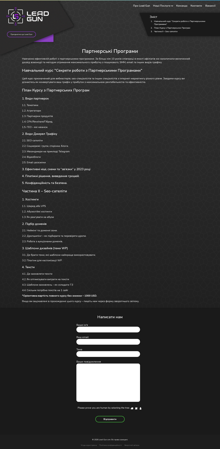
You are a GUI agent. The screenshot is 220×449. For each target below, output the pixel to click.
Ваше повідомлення (88, 361)
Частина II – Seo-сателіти (165, 31)
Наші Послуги (161, 5)
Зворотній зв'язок (131, 445)
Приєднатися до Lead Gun (21, 34)
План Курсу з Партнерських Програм (172, 27)
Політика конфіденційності (110, 445)
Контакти (196, 5)
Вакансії (210, 5)
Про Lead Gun (141, 5)
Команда (181, 5)
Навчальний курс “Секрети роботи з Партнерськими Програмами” (179, 23)
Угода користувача (89, 445)
